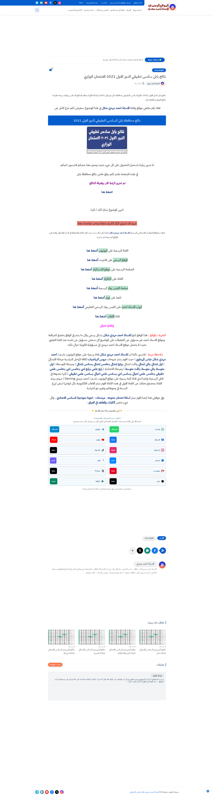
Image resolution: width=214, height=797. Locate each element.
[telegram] (37, 2)
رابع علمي (97, 369)
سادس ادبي (124, 373)
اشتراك (54, 440)
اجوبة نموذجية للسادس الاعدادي (75, 397)
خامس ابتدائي (101, 364)
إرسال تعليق (157, 675)
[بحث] (37, 10)
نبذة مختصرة (89, 10)
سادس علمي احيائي (105, 373)
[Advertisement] (107, 37)
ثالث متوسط (132, 369)
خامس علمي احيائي (143, 373)
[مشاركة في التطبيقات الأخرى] (132, 550)
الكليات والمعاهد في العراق (101, 402)
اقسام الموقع (138, 2)
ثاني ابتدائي (143, 364)
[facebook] (50, 2)
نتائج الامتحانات (159, 70)
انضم (112, 460)
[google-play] (41, 2)
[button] (155, 550)
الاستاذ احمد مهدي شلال (116, 108)
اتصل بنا (104, 2)
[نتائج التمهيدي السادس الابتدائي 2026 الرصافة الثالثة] (122, 637)
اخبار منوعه (137, 10)
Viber (81, 2)
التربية (128, 10)
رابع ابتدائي (116, 364)
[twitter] (55, 2)
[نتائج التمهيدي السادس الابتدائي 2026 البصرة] (92, 637)
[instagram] (59, 2)
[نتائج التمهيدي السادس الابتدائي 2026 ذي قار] (61, 637)
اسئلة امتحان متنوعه (119, 397)
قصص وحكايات (102, 10)
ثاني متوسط (147, 369)
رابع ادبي (85, 369)
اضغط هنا (107, 192)
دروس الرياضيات (97, 359)
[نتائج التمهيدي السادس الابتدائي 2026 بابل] (152, 637)
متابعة (113, 440)
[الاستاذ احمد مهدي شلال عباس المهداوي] (162, 7)
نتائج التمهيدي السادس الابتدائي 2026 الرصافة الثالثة (122, 651)
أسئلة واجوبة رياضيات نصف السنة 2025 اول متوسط (123, 59)
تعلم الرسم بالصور (117, 10)
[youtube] (46, 2)
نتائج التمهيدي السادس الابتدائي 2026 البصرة (92, 651)
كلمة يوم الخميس (75, 10)
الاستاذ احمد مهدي (153, 83)
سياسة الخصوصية (92, 2)
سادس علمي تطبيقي (80, 373)
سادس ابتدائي (84, 364)
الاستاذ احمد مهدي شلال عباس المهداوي (145, 792)
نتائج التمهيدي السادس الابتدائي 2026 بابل (152, 651)
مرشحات (100, 397)
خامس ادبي (72, 369)
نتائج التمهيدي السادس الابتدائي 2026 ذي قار (61, 651)
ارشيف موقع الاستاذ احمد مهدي (120, 2)
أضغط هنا (92, 250)
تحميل (54, 481)
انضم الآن (114, 429)
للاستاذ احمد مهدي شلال (119, 232)
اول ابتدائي (157, 364)
